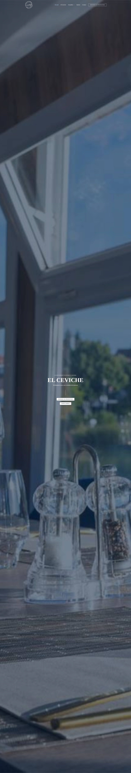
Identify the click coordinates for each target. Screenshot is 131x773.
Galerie (78, 4)
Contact (84, 4)
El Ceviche (63, 4)
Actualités (70, 4)
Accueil (56, 4)
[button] (73, 5)
